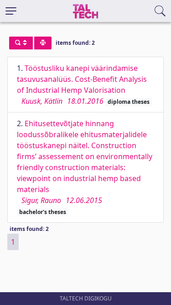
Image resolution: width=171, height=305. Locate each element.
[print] (43, 43)
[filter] (21, 43)
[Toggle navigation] (11, 11)
